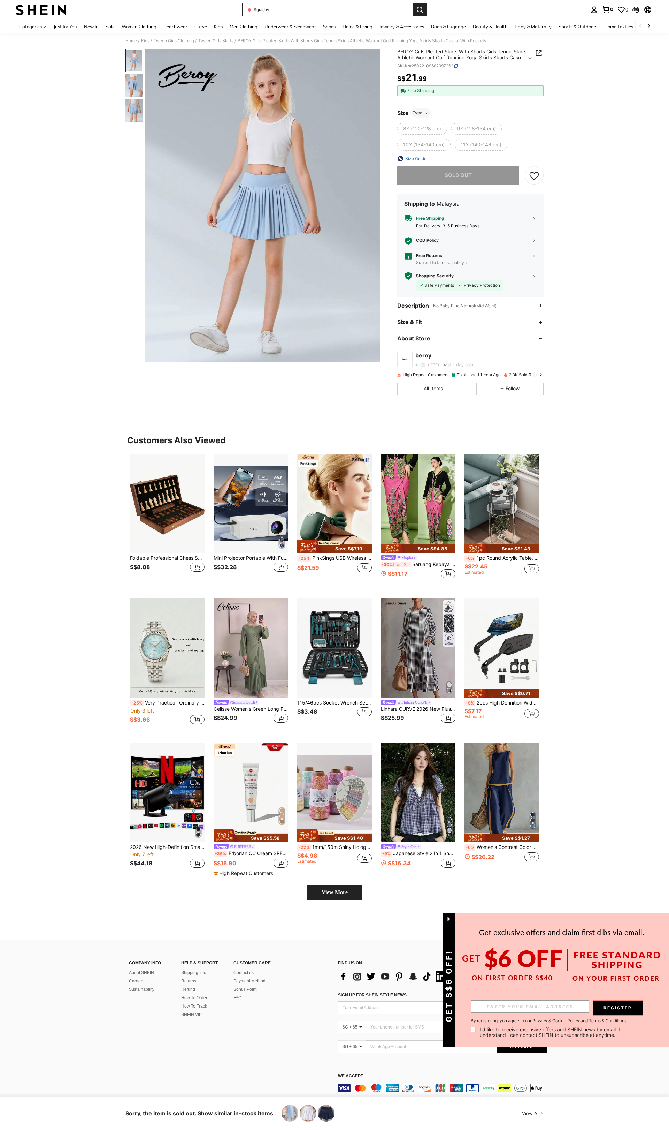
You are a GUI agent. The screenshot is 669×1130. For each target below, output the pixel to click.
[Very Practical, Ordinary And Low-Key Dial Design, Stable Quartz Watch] (167, 648)
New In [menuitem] (91, 26)
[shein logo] (41, 10)
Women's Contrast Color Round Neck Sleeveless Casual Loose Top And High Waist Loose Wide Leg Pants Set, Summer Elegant (502, 847)
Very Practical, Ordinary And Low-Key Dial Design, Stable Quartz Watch (168, 703)
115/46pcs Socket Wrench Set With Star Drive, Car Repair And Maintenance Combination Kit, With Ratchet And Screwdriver (334, 703)
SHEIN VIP (191, 1014)
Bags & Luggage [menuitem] (448, 26)
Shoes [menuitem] (329, 26)
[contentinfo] (442, 1088)
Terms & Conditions (607, 1020)
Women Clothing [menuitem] (139, 26)
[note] (334, 546)
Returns (188, 981)
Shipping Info (193, 972)
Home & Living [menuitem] (357, 26)
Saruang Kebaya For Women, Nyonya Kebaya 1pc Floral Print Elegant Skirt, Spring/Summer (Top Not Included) (418, 564)
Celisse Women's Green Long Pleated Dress (251, 709)
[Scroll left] (640, 26)
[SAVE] (534, 175)
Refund (188, 989)
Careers (136, 981)
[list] (393, 976)
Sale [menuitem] (110, 26)
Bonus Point (244, 989)
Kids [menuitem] (218, 26)
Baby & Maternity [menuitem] (533, 26)
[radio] (422, 129)
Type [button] (417, 112)
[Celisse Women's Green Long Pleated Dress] (251, 648)
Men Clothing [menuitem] (243, 26)
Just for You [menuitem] (65, 26)
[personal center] (594, 10)
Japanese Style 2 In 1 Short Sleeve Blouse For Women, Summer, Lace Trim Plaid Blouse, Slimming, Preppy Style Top (418, 853)
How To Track (194, 1006)
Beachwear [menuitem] (175, 26)
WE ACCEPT (350, 1076)
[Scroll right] (648, 26)
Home (131, 40)
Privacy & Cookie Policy (555, 1020)
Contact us (243, 972)
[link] (608, 9)
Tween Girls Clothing (174, 40)
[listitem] (167, 520)
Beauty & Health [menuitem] (490, 26)
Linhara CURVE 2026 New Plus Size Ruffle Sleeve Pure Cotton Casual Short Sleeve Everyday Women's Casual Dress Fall (418, 709)
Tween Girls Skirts (215, 40)
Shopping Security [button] (435, 275)
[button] (636, 10)
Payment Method (249, 981)
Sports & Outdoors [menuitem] (578, 26)
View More (335, 892)
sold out (458, 175)
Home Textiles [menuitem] (618, 26)
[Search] (420, 9)
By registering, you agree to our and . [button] (549, 1020)
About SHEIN (141, 972)
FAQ (237, 997)
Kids (145, 40)
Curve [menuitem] (200, 26)
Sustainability (141, 989)
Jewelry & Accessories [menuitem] (401, 26)
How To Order (194, 997)
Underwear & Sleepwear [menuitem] (290, 26)
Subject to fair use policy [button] (440, 262)
